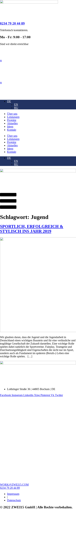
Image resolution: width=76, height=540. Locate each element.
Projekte (11, 120)
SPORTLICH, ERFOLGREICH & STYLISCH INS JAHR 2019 (31, 229)
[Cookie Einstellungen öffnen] (26, 538)
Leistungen (13, 116)
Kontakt (11, 129)
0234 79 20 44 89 (12, 23)
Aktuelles (12, 123)
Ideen (10, 126)
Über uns (12, 113)
